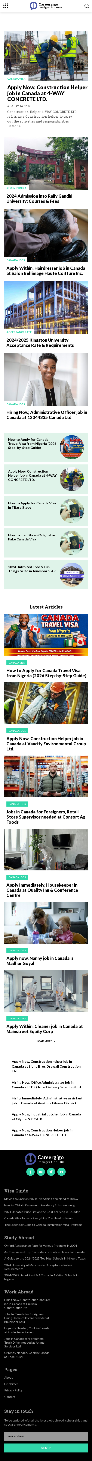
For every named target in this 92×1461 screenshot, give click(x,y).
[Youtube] (61, 1172)
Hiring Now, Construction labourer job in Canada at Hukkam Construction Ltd (27, 1303)
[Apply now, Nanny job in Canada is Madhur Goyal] (46, 923)
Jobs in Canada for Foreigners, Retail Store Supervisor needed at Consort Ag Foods (45, 817)
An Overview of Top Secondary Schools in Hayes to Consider (45, 1252)
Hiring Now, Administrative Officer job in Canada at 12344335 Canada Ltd (46, 415)
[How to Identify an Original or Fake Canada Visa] (72, 543)
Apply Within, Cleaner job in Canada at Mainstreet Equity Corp (44, 1029)
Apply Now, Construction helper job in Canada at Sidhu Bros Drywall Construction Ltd (46, 1066)
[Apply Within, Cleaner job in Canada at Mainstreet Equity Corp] (46, 991)
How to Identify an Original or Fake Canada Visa (31, 537)
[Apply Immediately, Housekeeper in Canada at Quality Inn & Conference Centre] (46, 849)
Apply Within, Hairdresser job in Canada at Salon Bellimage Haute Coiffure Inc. (45, 271)
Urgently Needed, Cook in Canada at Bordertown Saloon (26, 1330)
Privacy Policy (13, 1390)
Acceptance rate (19, 332)
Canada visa (16, 78)
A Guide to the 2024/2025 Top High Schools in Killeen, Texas (45, 1258)
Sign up (46, 1447)
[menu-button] (6, 6)
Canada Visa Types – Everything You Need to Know (38, 1218)
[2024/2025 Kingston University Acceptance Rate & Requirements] (46, 307)
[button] (86, 5)
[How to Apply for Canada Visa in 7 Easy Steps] (72, 511)
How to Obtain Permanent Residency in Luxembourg (39, 1205)
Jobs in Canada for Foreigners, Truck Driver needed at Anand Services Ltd (24, 1342)
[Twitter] (51, 1172)
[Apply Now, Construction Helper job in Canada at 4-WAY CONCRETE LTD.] (46, 56)
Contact (9, 1396)
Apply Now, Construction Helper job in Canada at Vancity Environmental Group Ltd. (46, 743)
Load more (44, 1041)
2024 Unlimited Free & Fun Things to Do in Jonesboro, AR (32, 569)
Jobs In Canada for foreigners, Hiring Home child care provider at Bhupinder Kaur (26, 1318)
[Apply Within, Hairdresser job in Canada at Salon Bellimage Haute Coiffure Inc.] (46, 235)
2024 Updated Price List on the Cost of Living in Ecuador (42, 1212)
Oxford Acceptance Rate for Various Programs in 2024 (40, 1245)
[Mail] (41, 1172)
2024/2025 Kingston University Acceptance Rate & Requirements (40, 342)
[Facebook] (30, 1172)
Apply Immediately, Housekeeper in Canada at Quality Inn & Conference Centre (42, 890)
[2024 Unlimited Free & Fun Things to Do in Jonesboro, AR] (72, 575)
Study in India (16, 188)
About (8, 1377)
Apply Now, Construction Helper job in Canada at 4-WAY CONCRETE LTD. (47, 93)
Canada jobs (15, 260)
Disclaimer (11, 1384)
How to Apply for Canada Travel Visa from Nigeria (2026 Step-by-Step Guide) (32, 443)
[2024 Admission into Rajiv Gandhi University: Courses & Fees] (46, 163)
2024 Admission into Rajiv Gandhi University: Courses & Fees (39, 198)
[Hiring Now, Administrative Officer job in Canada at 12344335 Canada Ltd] (46, 379)
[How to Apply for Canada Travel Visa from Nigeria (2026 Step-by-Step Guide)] (72, 447)
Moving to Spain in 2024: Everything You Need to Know (41, 1199)
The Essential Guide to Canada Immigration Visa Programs (43, 1224)
